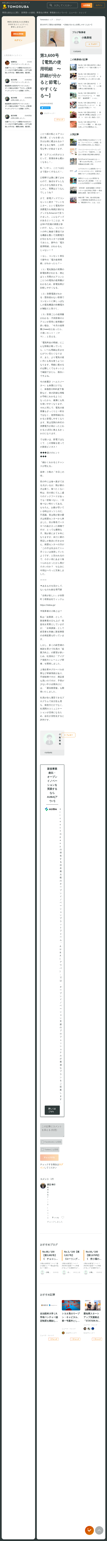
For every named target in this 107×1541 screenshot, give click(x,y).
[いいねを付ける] (62, 1217)
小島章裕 (87, 37)
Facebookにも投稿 (53, 1142)
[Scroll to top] (99, 1530)
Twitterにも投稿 (51, 1149)
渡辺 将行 (51, 1184)
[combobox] (62, 5)
